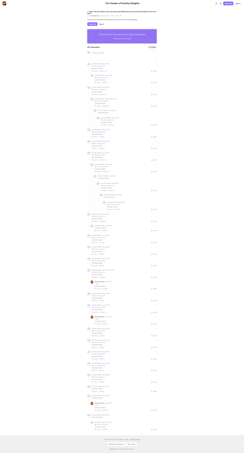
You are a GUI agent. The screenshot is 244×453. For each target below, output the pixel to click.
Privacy (121, 439)
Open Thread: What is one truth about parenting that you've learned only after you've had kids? (121, 12)
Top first (153, 47)
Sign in (238, 3)
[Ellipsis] (155, 63)
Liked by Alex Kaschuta (99, 66)
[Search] (216, 3)
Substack (112, 449)
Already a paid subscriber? (122, 38)
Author (97, 283)
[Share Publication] (220, 3)
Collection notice (135, 439)
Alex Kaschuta (95, 16)
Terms (126, 439)
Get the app (131, 444)
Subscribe (228, 3)
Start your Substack (117, 444)
